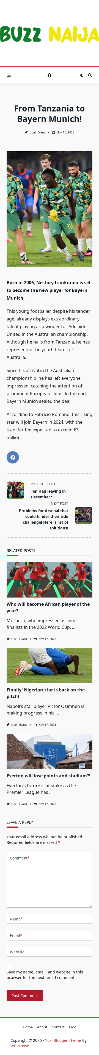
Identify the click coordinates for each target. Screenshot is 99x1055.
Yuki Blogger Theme (63, 1040)
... (73, 627)
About (42, 1027)
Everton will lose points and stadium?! (48, 776)
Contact (58, 1027)
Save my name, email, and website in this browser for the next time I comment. (45, 974)
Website (17, 951)
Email (16, 935)
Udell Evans (37, 132)
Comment (19, 858)
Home (28, 1027)
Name (16, 919)
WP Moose (19, 1045)
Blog (72, 1027)
